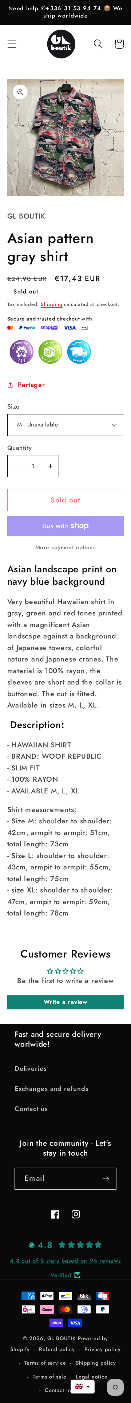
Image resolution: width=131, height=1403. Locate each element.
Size (13, 406)
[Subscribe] (105, 1179)
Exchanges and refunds (51, 1088)
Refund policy (57, 1349)
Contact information (70, 1390)
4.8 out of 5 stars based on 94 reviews (65, 1260)
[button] (11, 44)
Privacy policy (102, 1349)
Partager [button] (31, 385)
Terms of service (45, 1362)
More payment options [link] (65, 547)
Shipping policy (96, 1362)
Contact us (31, 1109)
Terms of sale (50, 1376)
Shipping (51, 304)
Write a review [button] (65, 1002)
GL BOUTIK (61, 1338)
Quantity (19, 448)
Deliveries (31, 1068)
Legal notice (92, 1376)
